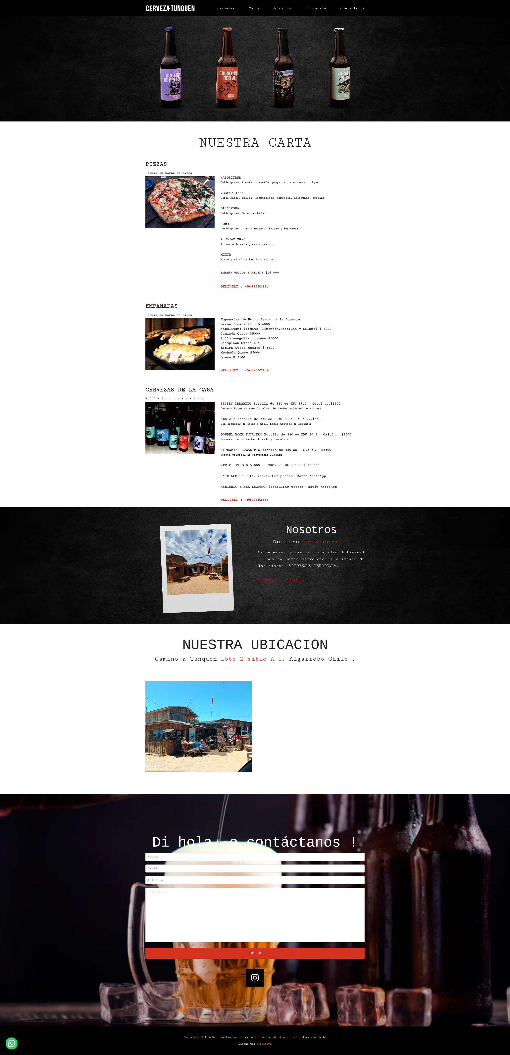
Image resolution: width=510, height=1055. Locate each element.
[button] (12, 1043)
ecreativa (264, 1043)
